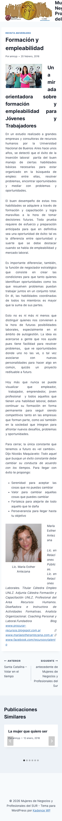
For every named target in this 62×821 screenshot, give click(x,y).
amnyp (13, 56)
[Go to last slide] (10, 741)
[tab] (24, 760)
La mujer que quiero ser (27, 731)
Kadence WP (41, 810)
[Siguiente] (52, 741)
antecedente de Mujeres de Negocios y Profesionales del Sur (46, 673)
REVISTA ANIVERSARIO (18, 33)
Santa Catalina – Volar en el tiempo (15, 668)
